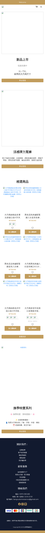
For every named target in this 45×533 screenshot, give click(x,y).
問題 (23, 477)
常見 (21, 477)
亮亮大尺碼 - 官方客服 (22, 475)
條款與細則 (22, 455)
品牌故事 (22, 450)
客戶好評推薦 (22, 452)
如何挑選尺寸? (22, 472)
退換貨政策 (22, 482)
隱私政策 (22, 458)
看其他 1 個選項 (32, 321)
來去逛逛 (22, 80)
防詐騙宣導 (22, 460)
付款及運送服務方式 (22, 480)
